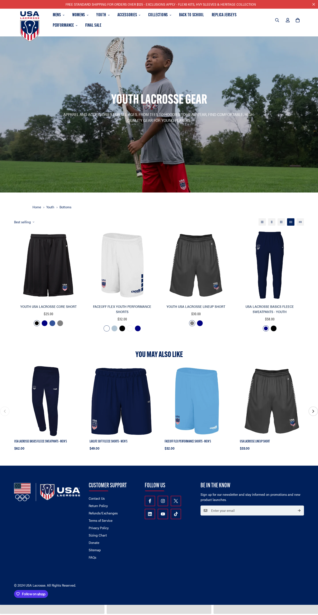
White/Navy (106, 328)
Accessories (127, 15)
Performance (63, 25)
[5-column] (300, 222)
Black (37, 323)
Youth (101, 15)
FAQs (92, 557)
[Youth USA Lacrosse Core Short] (48, 265)
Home (36, 206)
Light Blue (114, 328)
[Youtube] (163, 514)
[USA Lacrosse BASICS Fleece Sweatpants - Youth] (269, 265)
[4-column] (290, 222)
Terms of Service (100, 520)
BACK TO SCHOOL (191, 15)
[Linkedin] (150, 514)
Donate (94, 542)
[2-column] (271, 222)
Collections (158, 15)
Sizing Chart (98, 535)
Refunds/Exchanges (103, 513)
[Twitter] (176, 501)
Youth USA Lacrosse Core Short (48, 306)
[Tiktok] (176, 514)
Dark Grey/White (130, 328)
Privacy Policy (99, 527)
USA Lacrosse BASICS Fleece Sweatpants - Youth (270, 309)
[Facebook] (150, 501)
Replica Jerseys (224, 15)
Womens (78, 15)
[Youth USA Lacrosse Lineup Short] (196, 265)
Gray (60, 323)
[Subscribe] (299, 510)
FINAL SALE (93, 25)
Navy (44, 323)
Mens (57, 15)
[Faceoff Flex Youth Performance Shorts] (122, 265)
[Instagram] (163, 501)
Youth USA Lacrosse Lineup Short (196, 306)
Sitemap (95, 549)
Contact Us (97, 498)
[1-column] (262, 222)
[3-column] (281, 222)
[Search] (277, 20)
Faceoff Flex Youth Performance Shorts (122, 309)
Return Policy (98, 505)
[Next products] (313, 411)
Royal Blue (52, 323)
